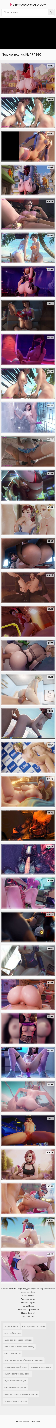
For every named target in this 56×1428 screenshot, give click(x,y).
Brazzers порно (28, 1299)
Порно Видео (28, 1306)
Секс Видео (28, 1295)
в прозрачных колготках (33, 1326)
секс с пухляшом (12, 1353)
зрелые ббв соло (12, 1333)
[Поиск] (51, 12)
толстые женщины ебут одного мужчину (23, 1360)
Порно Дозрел (28, 1313)
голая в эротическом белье (17, 1374)
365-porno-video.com (29, 4)
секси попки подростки (15, 1387)
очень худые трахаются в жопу (19, 1346)
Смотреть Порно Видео (28, 1309)
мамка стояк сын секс (41, 1367)
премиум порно (16, 1288)
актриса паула (11, 1326)
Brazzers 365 (28, 1316)
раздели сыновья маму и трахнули (21, 1394)
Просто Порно (28, 1302)
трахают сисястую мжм (15, 1401)
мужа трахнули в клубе (15, 1380)
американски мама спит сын (18, 1340)
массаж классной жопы (15, 1367)
